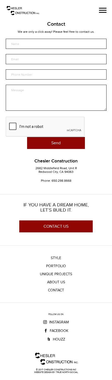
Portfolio (56, 266)
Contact (56, 290)
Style (56, 258)
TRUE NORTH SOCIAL (67, 372)
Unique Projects (56, 274)
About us (56, 282)
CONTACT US (56, 226)
